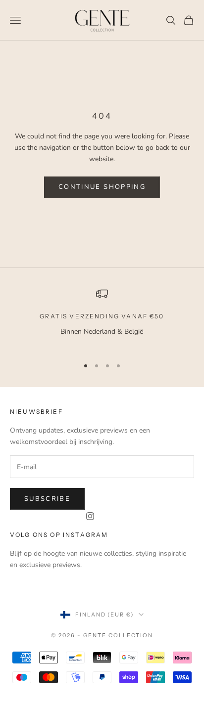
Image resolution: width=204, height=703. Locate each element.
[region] (102, 318)
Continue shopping (102, 186)
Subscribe (47, 498)
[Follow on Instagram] (90, 516)
